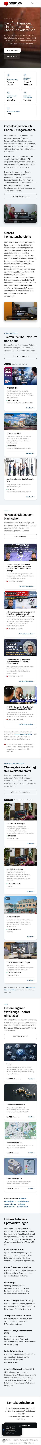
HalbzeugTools (9, 1201)
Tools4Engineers (10, 1204)
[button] (4, 1441)
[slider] (19, 219)
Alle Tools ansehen (20, 1036)
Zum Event (29, 408)
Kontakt (15, 1440)
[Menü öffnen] (37, 3)
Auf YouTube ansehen (26, 586)
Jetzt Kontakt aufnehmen (20, 196)
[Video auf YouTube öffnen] (32, 219)
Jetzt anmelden (12, 50)
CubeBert (22, 1199)
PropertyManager (23, 1201)
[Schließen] (20, 1426)
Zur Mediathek (20, 536)
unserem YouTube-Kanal (23, 734)
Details (30, 1079)
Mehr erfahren (12, 56)
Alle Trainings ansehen (20, 792)
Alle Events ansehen (21, 356)
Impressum (34, 1440)
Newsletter (24, 1440)
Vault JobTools (9, 1207)
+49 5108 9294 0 (28, 1443)
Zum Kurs (30, 843)
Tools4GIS (21, 1204)
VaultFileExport (22, 1207)
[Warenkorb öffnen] (32, 3)
